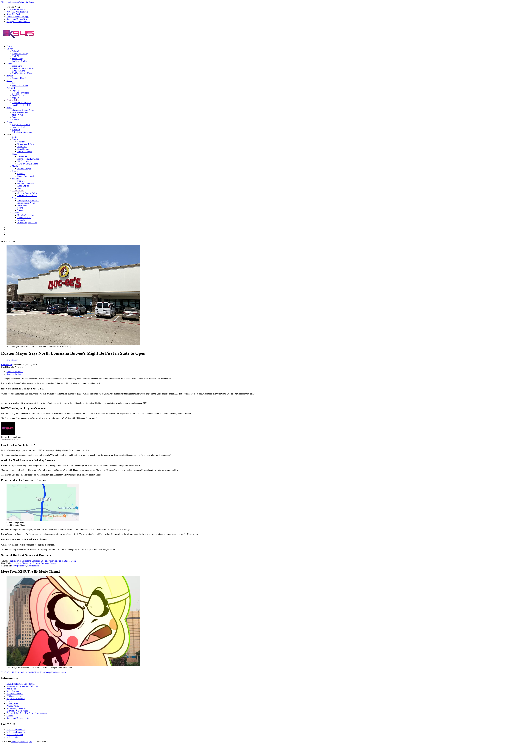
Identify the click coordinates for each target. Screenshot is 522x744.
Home (9, 46)
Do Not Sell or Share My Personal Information (27, 713)
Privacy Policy (13, 706)
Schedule (16, 51)
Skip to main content (10, 2)
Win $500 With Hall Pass (17, 12)
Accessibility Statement (17, 708)
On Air (10, 49)
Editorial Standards (15, 693)
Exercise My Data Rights (17, 711)
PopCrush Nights (19, 61)
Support (15, 98)
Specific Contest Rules (21, 105)
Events (9, 80)
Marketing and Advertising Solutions (22, 686)
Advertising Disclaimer (22, 132)
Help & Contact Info (21, 124)
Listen (9, 63)
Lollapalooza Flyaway (16, 9)
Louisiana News (34, 566)
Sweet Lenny (17, 58)
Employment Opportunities (18, 21)
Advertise (16, 129)
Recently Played (19, 78)
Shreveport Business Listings (19, 718)
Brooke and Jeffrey (20, 53)
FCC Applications (14, 696)
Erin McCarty (7, 364)
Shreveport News (18, 566)
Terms (9, 701)
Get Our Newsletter (20, 93)
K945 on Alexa (18, 71)
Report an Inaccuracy (16, 698)
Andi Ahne (16, 56)
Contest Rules (12, 100)
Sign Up (15, 90)
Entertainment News (20, 112)
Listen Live (17, 66)
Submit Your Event (20, 85)
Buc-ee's (36, 563)
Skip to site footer (26, 2)
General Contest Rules (21, 102)
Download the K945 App (23, 68)
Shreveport (26, 563)
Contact (10, 122)
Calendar (16, 83)
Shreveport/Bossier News (17, 19)
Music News (17, 115)
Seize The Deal (13, 14)
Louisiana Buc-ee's (49, 563)
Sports (14, 117)
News (9, 107)
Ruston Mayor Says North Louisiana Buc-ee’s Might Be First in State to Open (42, 561)
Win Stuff (11, 88)
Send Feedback (18, 127)
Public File (11, 689)
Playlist (10, 75)
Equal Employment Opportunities (21, 684)
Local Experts (18, 95)
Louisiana (17, 563)
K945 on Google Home (22, 73)
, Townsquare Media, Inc (21, 741)
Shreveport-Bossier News (23, 110)
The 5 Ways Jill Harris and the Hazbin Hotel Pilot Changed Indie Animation (33, 672)
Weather (15, 120)
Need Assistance (14, 691)
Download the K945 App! (18, 16)
